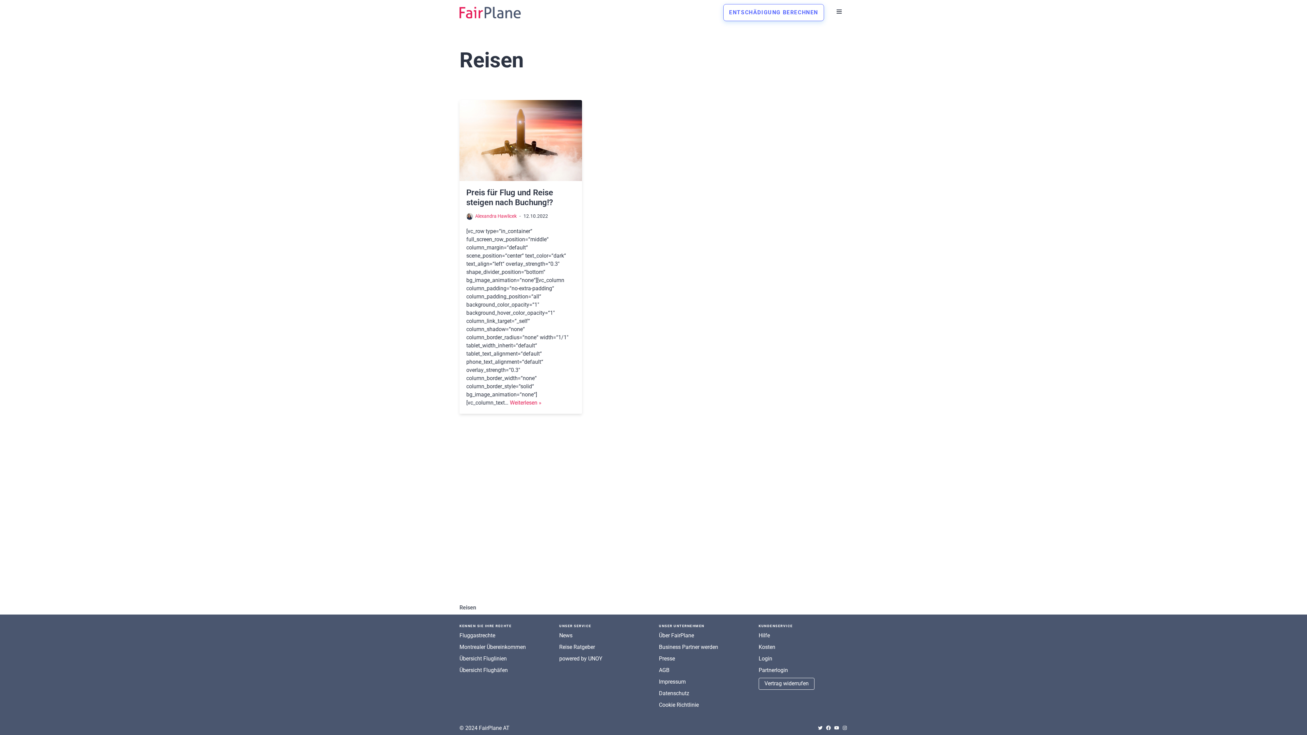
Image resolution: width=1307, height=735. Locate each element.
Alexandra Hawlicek (496, 216)
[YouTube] (836, 728)
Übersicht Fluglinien (483, 658)
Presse (667, 658)
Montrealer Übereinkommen (492, 647)
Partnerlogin (773, 670)
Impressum (672, 682)
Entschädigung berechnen (773, 12)
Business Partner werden (688, 647)
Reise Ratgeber (577, 647)
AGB (664, 670)
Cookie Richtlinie (679, 705)
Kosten (767, 647)
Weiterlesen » (526, 402)
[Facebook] (828, 728)
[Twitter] (820, 728)
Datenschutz (674, 693)
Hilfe (764, 635)
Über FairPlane (676, 635)
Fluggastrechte (477, 635)
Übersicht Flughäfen (483, 670)
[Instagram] (845, 728)
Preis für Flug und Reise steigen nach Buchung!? (509, 197)
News (565, 635)
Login (765, 658)
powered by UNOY (580, 658)
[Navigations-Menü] (839, 11)
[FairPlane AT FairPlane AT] (490, 12)
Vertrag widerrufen (786, 683)
